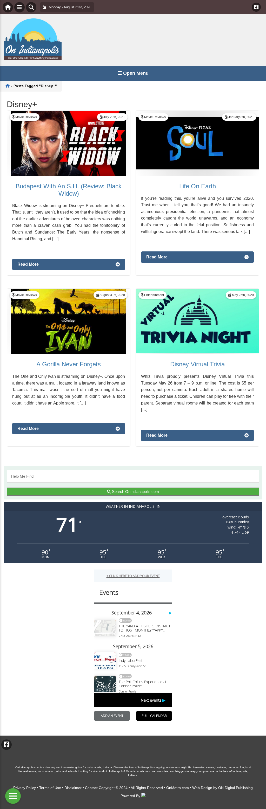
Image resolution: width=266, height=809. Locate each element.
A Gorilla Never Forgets (68, 364)
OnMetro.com (177, 788)
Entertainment (154, 295)
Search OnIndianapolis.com (135, 491)
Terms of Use (50, 788)
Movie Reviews (26, 117)
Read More (28, 264)
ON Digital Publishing (235, 788)
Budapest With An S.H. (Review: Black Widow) (69, 190)
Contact (91, 788)
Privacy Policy (24, 788)
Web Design (202, 788)
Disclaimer (73, 788)
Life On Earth (197, 186)
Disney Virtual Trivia (197, 364)
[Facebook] (256, 7)
